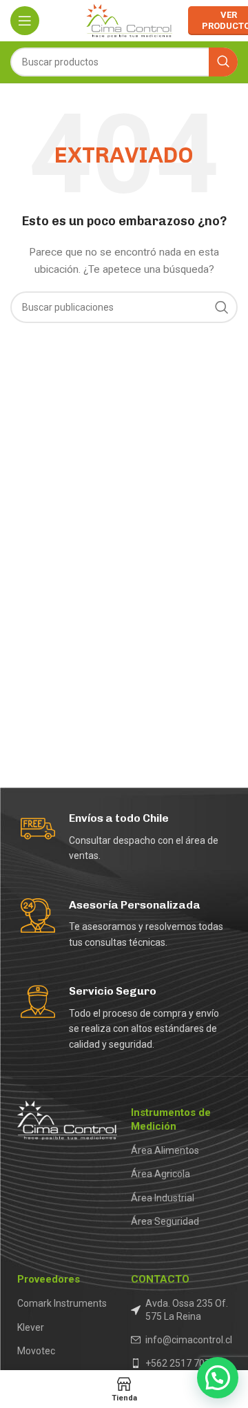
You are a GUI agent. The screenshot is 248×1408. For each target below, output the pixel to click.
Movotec (36, 1350)
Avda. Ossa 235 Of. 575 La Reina (186, 1309)
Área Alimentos (165, 1150)
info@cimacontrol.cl (188, 1339)
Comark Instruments (62, 1303)
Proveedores (48, 1279)
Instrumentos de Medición (171, 1119)
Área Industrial (162, 1197)
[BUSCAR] (223, 62)
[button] (217, 1377)
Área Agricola (160, 1173)
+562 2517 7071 (180, 1363)
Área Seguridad (165, 1221)
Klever (30, 1327)
